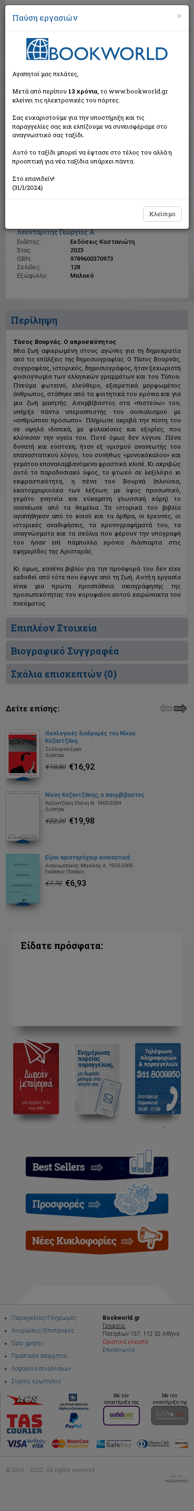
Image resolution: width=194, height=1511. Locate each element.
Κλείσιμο (162, 214)
